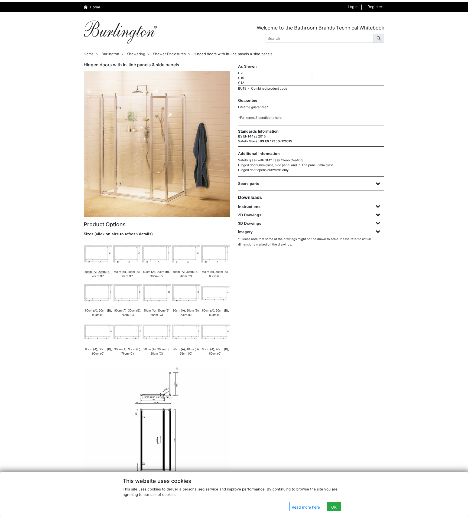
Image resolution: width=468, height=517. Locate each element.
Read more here (306, 507)
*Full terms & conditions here (260, 118)
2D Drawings (249, 215)
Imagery (245, 232)
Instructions (249, 206)
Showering (136, 54)
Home (89, 54)
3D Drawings (249, 223)
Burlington (110, 54)
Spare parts (248, 183)
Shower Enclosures (169, 54)
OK (334, 507)
